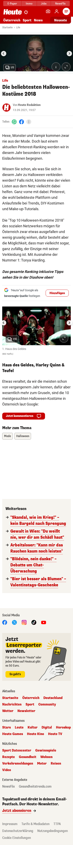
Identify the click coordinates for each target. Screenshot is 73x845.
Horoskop (63, 727)
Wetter (7, 711)
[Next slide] (69, 53)
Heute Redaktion (29, 105)
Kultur (33, 727)
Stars (6, 727)
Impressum (9, 824)
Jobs (43, 3)
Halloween (22, 436)
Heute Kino (35, 734)
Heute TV (55, 734)
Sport (27, 20)
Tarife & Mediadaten (35, 824)
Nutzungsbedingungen (52, 831)
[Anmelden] (56, 11)
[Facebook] (21, 122)
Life (18, 27)
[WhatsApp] (14, 122)
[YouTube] (43, 622)
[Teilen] (28, 121)
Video (6, 770)
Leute (19, 727)
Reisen (56, 763)
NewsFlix (60, 3)
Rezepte (8, 757)
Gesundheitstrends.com (35, 787)
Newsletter (26, 711)
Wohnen (46, 757)
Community (47, 704)
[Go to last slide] (3, 53)
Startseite (7, 27)
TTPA (57, 824)
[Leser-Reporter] (48, 11)
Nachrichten (11, 704)
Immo (29, 3)
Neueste (60, 20)
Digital (47, 727)
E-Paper (12, 3)
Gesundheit (27, 757)
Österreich (11, 20)
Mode (7, 436)
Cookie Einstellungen (16, 838)
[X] (14, 622)
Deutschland (52, 698)
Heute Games (12, 734)
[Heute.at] (12, 11)
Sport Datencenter (16, 750)
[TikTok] (33, 622)
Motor (42, 763)
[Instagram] (24, 622)
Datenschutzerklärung (17, 831)
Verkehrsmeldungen (17, 763)
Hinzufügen (57, 293)
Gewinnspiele (45, 750)
